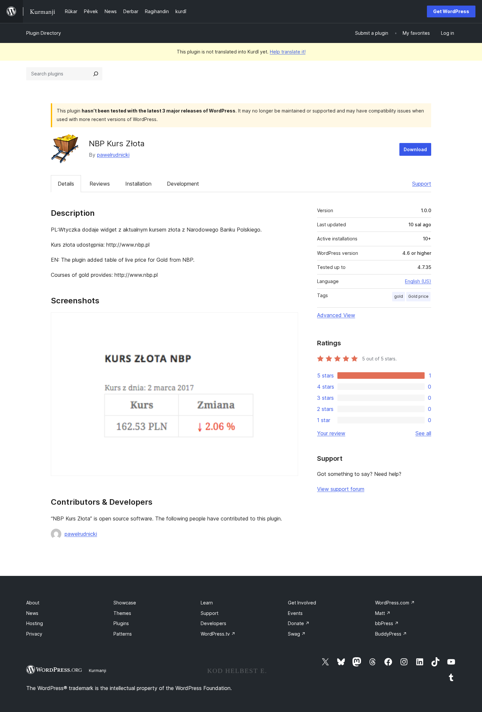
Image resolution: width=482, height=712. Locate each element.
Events (295, 613)
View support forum (340, 489)
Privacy (34, 634)
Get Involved (302, 602)
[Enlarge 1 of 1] (289, 321)
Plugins (121, 623)
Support (421, 183)
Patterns (122, 634)
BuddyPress (391, 634)
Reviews (100, 183)
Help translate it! (288, 51)
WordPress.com (395, 602)
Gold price (418, 296)
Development (183, 183)
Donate (299, 623)
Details (66, 183)
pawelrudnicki (113, 155)
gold (398, 296)
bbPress (387, 623)
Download (415, 149)
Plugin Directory (43, 33)
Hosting (34, 623)
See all (423, 433)
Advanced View (336, 315)
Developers (213, 623)
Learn (207, 602)
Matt (383, 613)
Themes (122, 613)
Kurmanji (97, 670)
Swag (297, 634)
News (32, 613)
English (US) (418, 281)
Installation (138, 183)
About (32, 602)
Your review (331, 433)
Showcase (124, 602)
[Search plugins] (95, 73)
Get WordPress (451, 11)
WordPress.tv (218, 634)
